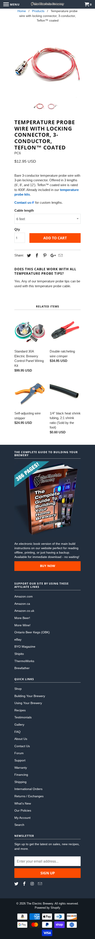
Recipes (20, 710)
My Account (22, 817)
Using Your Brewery (28, 703)
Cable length (24, 210)
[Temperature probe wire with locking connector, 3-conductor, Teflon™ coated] (47, 65)
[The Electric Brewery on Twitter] (16, 884)
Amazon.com (23, 596)
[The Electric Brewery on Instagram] (32, 884)
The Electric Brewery (40, 903)
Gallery (19, 724)
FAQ (17, 732)
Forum (19, 753)
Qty (17, 229)
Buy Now (47, 566)
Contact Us (22, 746)
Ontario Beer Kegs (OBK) (32, 632)
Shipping (20, 782)
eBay (17, 639)
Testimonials (23, 717)
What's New (22, 803)
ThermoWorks (24, 661)
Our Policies (22, 810)
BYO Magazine (24, 646)
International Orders (28, 789)
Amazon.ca (22, 603)
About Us (20, 739)
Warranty (20, 767)
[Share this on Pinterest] (44, 255)
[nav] (11, 4)
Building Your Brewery (29, 696)
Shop (18, 688)
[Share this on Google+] (51, 255)
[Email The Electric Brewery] (40, 884)
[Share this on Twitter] (28, 255)
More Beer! (22, 618)
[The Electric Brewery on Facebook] (24, 884)
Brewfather (22, 668)
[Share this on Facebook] (36, 255)
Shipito (19, 654)
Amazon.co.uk (24, 610)
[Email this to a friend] (59, 255)
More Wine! (22, 625)
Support (19, 760)
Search (19, 824)
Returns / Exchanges (29, 796)
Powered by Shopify (47, 907)
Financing (21, 774)
